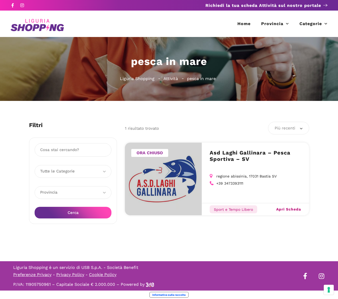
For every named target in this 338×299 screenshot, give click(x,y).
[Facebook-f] (13, 5)
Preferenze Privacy (32, 274)
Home (244, 23)
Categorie (310, 23)
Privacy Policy (70, 274)
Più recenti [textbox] (285, 128)
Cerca (73, 212)
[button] (73, 171)
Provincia (272, 23)
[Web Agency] (150, 284)
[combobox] (288, 128)
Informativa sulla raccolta (169, 294)
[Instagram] (22, 5)
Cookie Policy (102, 274)
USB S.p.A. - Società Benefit (109, 267)
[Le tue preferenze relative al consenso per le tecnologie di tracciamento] (329, 290)
